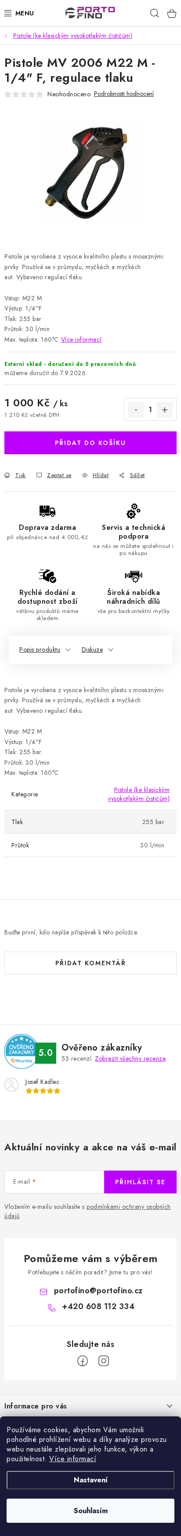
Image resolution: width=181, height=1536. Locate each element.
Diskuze (92, 649)
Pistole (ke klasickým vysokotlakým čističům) (139, 794)
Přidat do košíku (90, 442)
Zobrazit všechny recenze (130, 1058)
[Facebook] (82, 1361)
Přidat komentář (90, 963)
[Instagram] (103, 1361)
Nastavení (91, 1480)
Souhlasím (91, 1511)
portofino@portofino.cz (98, 1290)
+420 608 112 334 (98, 1306)
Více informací (72, 1459)
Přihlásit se (140, 1182)
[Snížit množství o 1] (136, 410)
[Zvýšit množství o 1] (165, 410)
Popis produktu (39, 649)
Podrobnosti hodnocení (124, 94)
